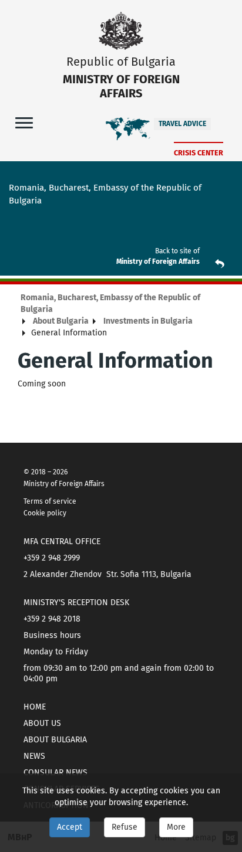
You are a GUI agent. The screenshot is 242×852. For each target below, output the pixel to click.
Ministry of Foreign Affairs (158, 261)
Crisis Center (198, 152)
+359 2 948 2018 (51, 619)
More (176, 827)
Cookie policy (44, 513)
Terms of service (49, 501)
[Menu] (24, 122)
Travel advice (182, 124)
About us (42, 723)
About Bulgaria (61, 321)
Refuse (124, 827)
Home (34, 707)
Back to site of (177, 251)
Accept (69, 827)
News (34, 756)
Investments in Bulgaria (148, 321)
